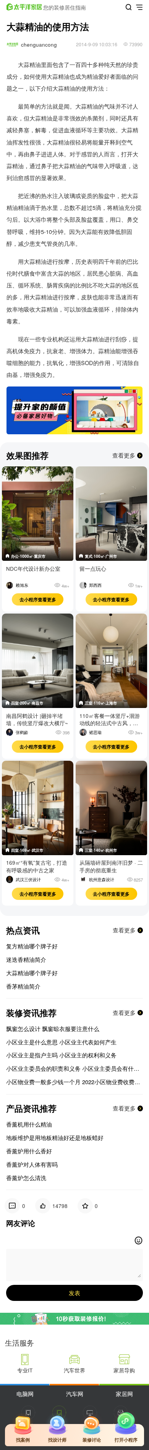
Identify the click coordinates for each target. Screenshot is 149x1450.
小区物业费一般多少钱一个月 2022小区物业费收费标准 (74, 1082)
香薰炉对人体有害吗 (32, 1164)
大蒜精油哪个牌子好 (32, 973)
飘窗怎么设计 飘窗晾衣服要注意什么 (52, 1029)
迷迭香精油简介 (26, 959)
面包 (52, 64)
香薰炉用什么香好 (29, 1151)
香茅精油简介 (23, 986)
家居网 (124, 1394)
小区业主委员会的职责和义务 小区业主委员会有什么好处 (74, 1068)
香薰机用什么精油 (29, 1124)
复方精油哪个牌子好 (32, 946)
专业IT (24, 1370)
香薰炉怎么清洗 (26, 1178)
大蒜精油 (29, 64)
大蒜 (52, 76)
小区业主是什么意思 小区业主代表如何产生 (61, 1042)
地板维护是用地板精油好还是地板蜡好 (55, 1137)
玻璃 (69, 196)
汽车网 (74, 1394)
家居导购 (124, 1370)
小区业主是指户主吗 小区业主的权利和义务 (61, 1055)
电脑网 (25, 1394)
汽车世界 (74, 1370)
